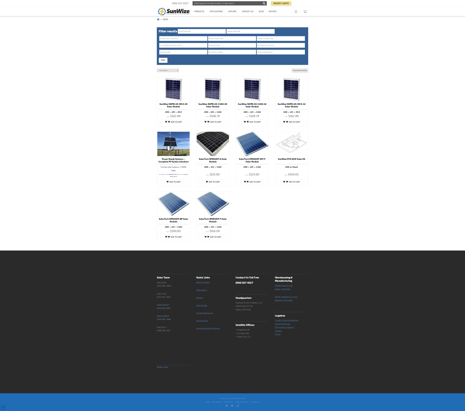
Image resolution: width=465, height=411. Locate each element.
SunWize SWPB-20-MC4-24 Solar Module (173, 105)
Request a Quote (281, 3)
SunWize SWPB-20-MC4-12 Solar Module (291, 105)
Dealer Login (162, 367)
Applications (201, 290)
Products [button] (199, 11)
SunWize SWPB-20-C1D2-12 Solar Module (252, 105)
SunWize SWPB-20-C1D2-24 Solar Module (212, 105)
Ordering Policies (282, 324)
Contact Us (255, 402)
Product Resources (204, 313)
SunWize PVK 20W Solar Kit (291, 159)
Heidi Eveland (163, 305)
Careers (278, 331)
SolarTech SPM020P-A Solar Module (213, 160)
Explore (199, 298)
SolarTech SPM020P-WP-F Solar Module (252, 160)
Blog (261, 11)
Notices (272, 11)
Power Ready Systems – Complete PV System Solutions (173, 160)
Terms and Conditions (284, 327)
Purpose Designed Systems (208, 328)
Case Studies (201, 305)
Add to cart (175, 182)
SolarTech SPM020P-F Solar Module (213, 220)
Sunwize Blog (202, 321)
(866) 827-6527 (180, 3)
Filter (163, 60)
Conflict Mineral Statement (286, 320)
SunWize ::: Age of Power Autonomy (232, 398)
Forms (277, 334)
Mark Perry (161, 327)
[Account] (296, 11)
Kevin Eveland (163, 316)
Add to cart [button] (176, 122)
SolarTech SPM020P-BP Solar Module (173, 220)
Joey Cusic (162, 293)
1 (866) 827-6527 (173, 174)
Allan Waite (162, 282)
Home (207, 402)
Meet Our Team (203, 282)
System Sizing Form (242, 402)
